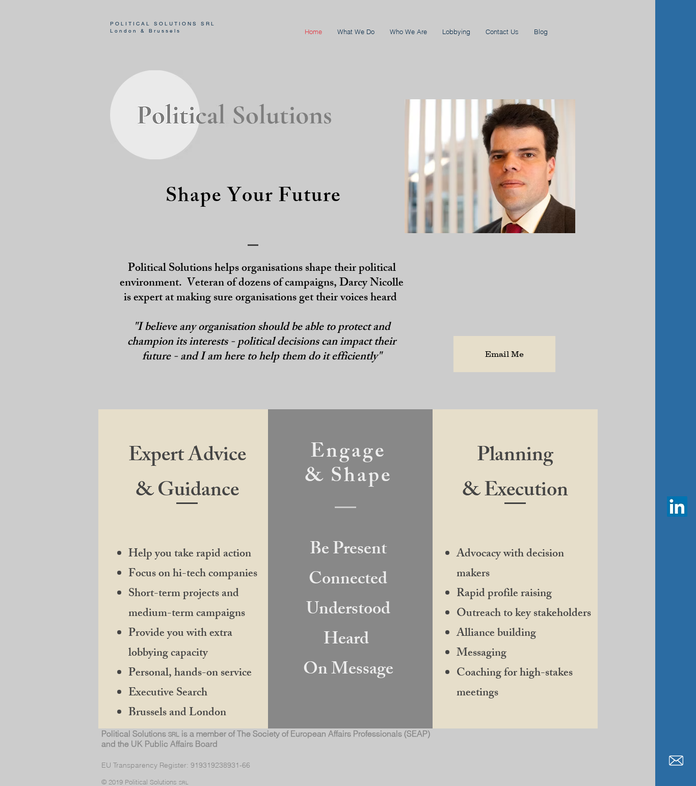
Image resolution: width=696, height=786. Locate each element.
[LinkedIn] (677, 506)
